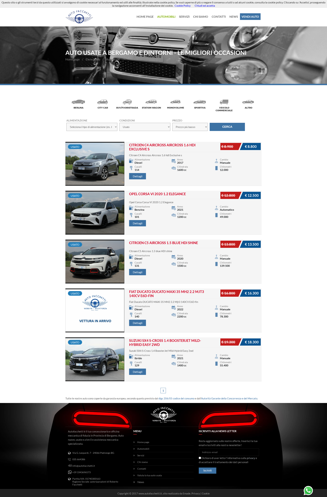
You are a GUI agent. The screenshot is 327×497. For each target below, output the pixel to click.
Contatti (219, 16)
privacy (251, 458)
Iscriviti (207, 470)
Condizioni (127, 120)
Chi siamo (200, 16)
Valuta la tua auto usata (149, 475)
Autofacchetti (79, 16)
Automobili (166, 16)
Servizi (184, 16)
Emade (186, 493)
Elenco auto (93, 59)
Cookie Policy (183, 5)
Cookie (206, 493)
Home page (145, 16)
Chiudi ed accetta (205, 5)
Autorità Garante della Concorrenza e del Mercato (229, 398)
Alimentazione (76, 120)
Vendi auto (250, 16)
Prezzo (177, 120)
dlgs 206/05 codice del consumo (176, 398)
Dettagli (137, 176)
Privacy (195, 493)
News (233, 16)
